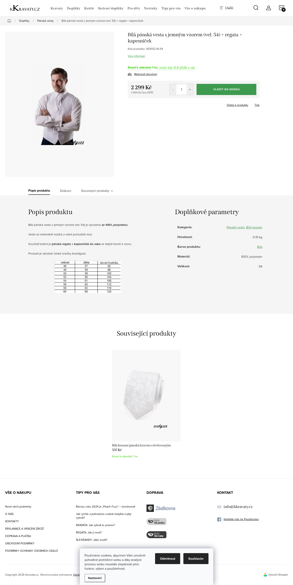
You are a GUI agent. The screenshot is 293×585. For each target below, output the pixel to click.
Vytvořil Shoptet (278, 575)
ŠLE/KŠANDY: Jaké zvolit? (91, 540)
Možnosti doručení (145, 74)
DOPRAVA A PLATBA (18, 536)
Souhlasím (196, 558)
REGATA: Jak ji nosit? (89, 532)
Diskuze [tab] (65, 190)
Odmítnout (167, 558)
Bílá (259, 247)
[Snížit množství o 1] (173, 89)
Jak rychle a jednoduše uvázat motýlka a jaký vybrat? (103, 516)
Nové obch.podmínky (18, 507)
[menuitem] (57, 8)
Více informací (136, 56)
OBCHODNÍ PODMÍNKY (19, 543)
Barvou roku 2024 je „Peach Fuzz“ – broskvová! (105, 507)
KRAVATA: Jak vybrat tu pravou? (95, 525)
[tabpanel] (146, 406)
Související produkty (95, 190)
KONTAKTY (12, 521)
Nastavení (95, 578)
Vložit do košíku (226, 89)
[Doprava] (161, 508)
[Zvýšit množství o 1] (190, 89)
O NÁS (9, 514)
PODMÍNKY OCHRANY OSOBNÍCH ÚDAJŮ (31, 551)
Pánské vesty (236, 227)
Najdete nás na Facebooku (241, 519)
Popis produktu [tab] (39, 190)
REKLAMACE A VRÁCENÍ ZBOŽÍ (24, 529)
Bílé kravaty (254, 227)
